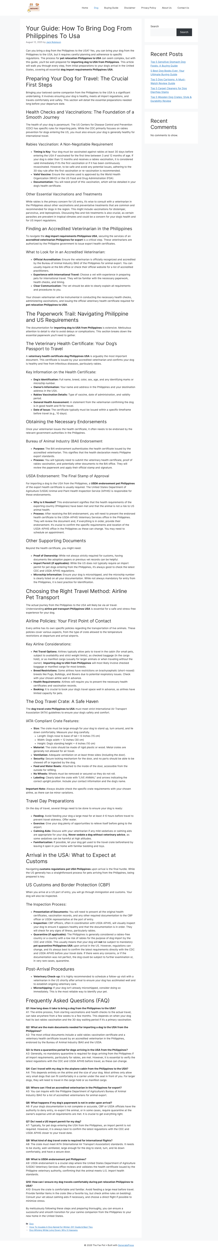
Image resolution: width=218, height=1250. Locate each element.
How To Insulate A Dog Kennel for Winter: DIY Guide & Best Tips (61, 1227)
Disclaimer (129, 7)
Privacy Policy (148, 7)
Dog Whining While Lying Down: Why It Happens (53, 1230)
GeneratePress (126, 1245)
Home (85, 7)
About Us (167, 7)
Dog (96, 7)
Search (155, 26)
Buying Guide (111, 7)
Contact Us (183, 7)
